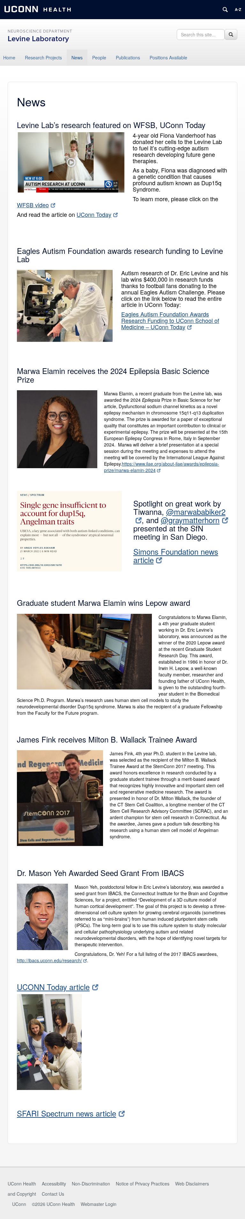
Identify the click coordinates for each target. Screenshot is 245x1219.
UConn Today (94, 214)
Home (9, 57)
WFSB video (33, 205)
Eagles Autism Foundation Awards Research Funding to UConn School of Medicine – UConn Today (170, 320)
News (77, 57)
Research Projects (43, 57)
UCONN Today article (53, 986)
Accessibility (54, 1183)
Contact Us (53, 1194)
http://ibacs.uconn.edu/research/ (49, 960)
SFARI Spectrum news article (66, 1113)
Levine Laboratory (38, 38)
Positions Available (168, 57)
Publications (128, 57)
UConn (19, 1204)
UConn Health (22, 1183)
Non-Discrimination (91, 1183)
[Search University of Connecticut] (225, 9)
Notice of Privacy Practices (142, 1183)
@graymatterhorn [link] (190, 519)
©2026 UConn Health (53, 1204)
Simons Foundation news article (175, 555)
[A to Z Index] (238, 9)
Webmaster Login (98, 1204)
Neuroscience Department (40, 31)
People (99, 57)
